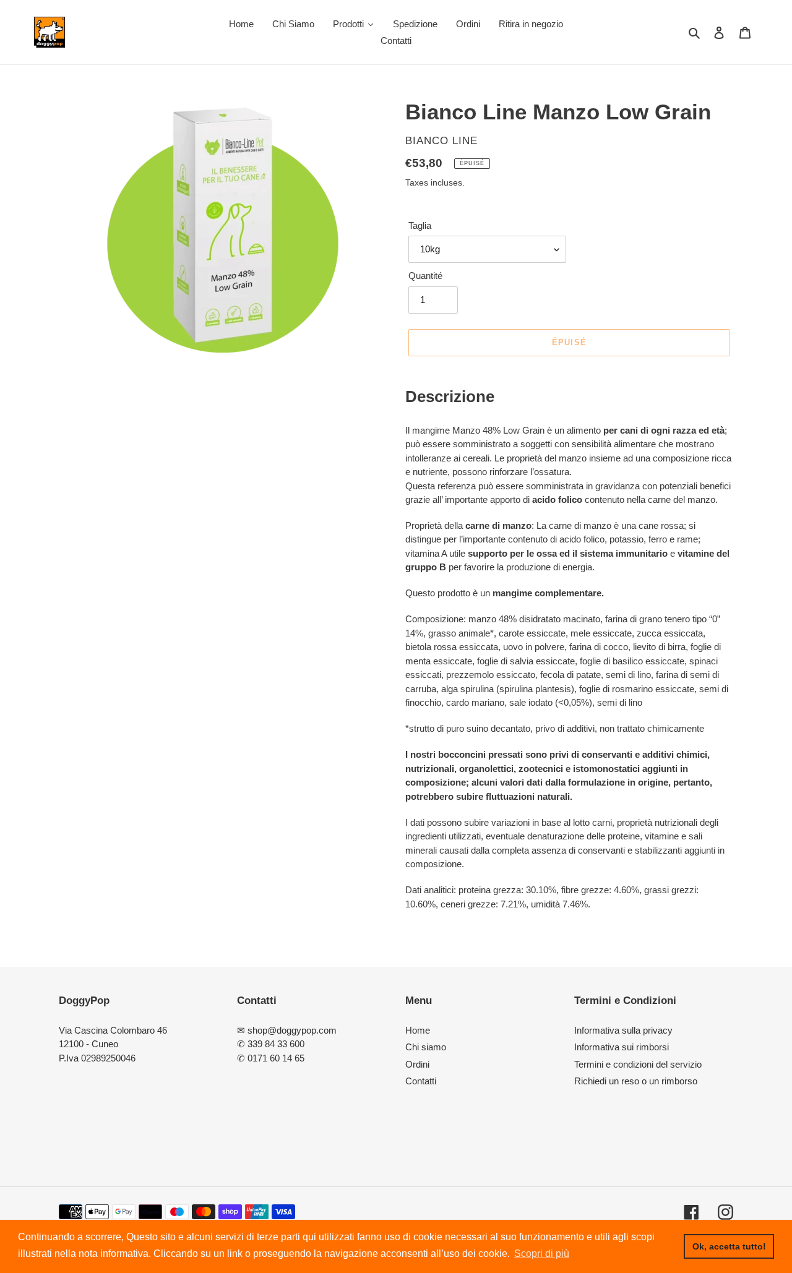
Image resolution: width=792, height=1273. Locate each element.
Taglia (419, 225)
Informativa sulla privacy (623, 1030)
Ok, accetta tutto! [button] (729, 1246)
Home (417, 1030)
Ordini (417, 1064)
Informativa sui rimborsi (621, 1047)
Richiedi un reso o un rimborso (635, 1081)
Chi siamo (425, 1047)
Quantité (425, 275)
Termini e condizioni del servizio (638, 1064)
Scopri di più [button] (541, 1253)
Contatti (420, 1081)
